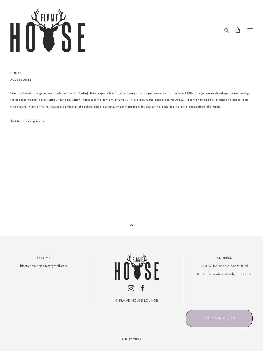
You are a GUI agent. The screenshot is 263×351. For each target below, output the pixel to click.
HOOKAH (17, 73)
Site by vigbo (132, 339)
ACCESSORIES (21, 80)
